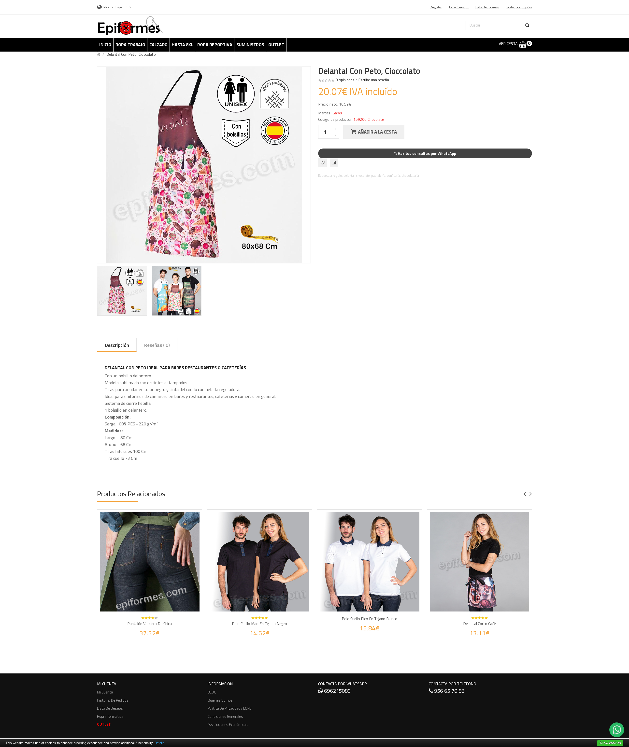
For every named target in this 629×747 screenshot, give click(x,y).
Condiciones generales (225, 716)
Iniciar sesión (459, 7)
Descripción (117, 345)
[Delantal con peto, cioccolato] (122, 291)
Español (121, 7)
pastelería (378, 175)
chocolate (363, 175)
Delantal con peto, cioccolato (131, 54)
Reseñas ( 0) (157, 345)
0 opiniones (345, 80)
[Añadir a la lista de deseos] (145, 638)
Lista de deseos (110, 708)
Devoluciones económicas (228, 724)
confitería (393, 175)
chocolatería (410, 175)
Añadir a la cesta (377, 131)
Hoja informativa (110, 716)
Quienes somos (220, 700)
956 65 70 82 (448, 691)
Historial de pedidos (113, 700)
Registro (436, 7)
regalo (337, 175)
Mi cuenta (105, 692)
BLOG (212, 692)
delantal (349, 175)
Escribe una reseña (373, 80)
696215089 (337, 691)
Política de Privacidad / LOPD (230, 708)
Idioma (108, 7)
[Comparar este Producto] (156, 638)
